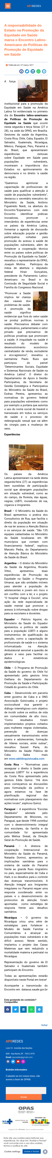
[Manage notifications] (45, 1151)
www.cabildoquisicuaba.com (26, 758)
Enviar (24, 1096)
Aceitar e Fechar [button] (31, 1151)
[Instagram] (23, 1061)
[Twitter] (13, 1061)
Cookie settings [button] (12, 1151)
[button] (8, 6)
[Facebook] (8, 1061)
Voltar (44, 1025)
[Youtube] (18, 1061)
